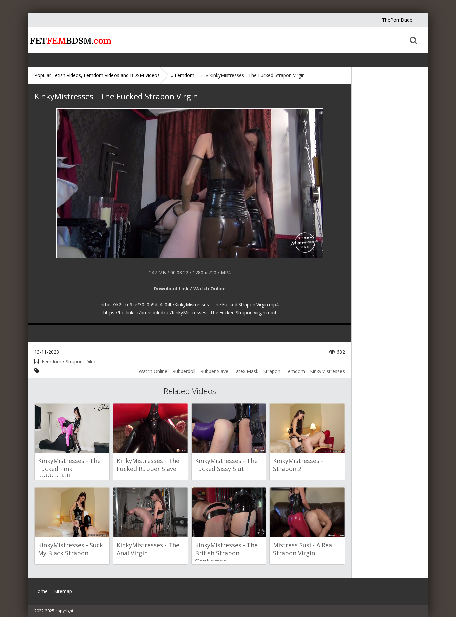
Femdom (51, 361)
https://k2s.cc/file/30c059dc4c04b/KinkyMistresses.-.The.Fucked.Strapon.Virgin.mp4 (190, 304)
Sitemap (63, 591)
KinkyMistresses (327, 371)
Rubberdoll (183, 371)
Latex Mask (245, 371)
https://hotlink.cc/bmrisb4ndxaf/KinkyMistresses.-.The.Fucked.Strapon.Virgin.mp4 (189, 312)
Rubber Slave (214, 371)
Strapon (271, 371)
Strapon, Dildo (81, 361)
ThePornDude (397, 20)
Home (69, 40)
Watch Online (153, 371)
